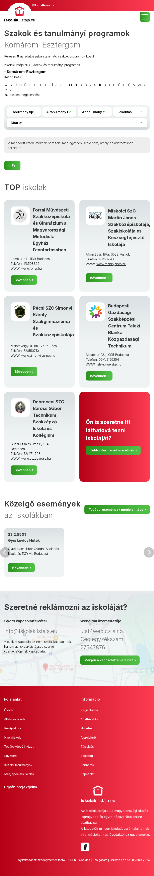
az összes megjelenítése (23, 95)
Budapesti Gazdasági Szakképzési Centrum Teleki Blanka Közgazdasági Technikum (124, 325)
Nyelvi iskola (12, 737)
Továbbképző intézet (18, 746)
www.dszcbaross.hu (36, 458)
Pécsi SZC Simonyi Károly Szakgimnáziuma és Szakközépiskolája (53, 321)
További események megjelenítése (116, 509)
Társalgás (87, 746)
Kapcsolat (87, 774)
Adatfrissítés (89, 719)
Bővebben (23, 280)
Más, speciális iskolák (19, 774)
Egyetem (10, 756)
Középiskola (12, 728)
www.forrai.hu (31, 268)
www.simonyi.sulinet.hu (38, 355)
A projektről (88, 737)
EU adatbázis (41, 5)
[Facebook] (85, 847)
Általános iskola (14, 719)
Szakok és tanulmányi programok (55, 65)
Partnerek (87, 765)
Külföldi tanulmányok (18, 765)
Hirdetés (86, 728)
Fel (14, 165)
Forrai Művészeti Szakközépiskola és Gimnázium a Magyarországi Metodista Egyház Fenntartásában (51, 230)
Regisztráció (89, 710)
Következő (149, 552)
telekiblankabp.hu (108, 364)
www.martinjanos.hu (111, 264)
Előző (5, 552)
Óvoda (8, 710)
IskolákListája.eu (16, 65)
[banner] (19, 13)
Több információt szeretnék (112, 450)
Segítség (87, 756)
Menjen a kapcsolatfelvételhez (108, 660)
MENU (145, 17)
